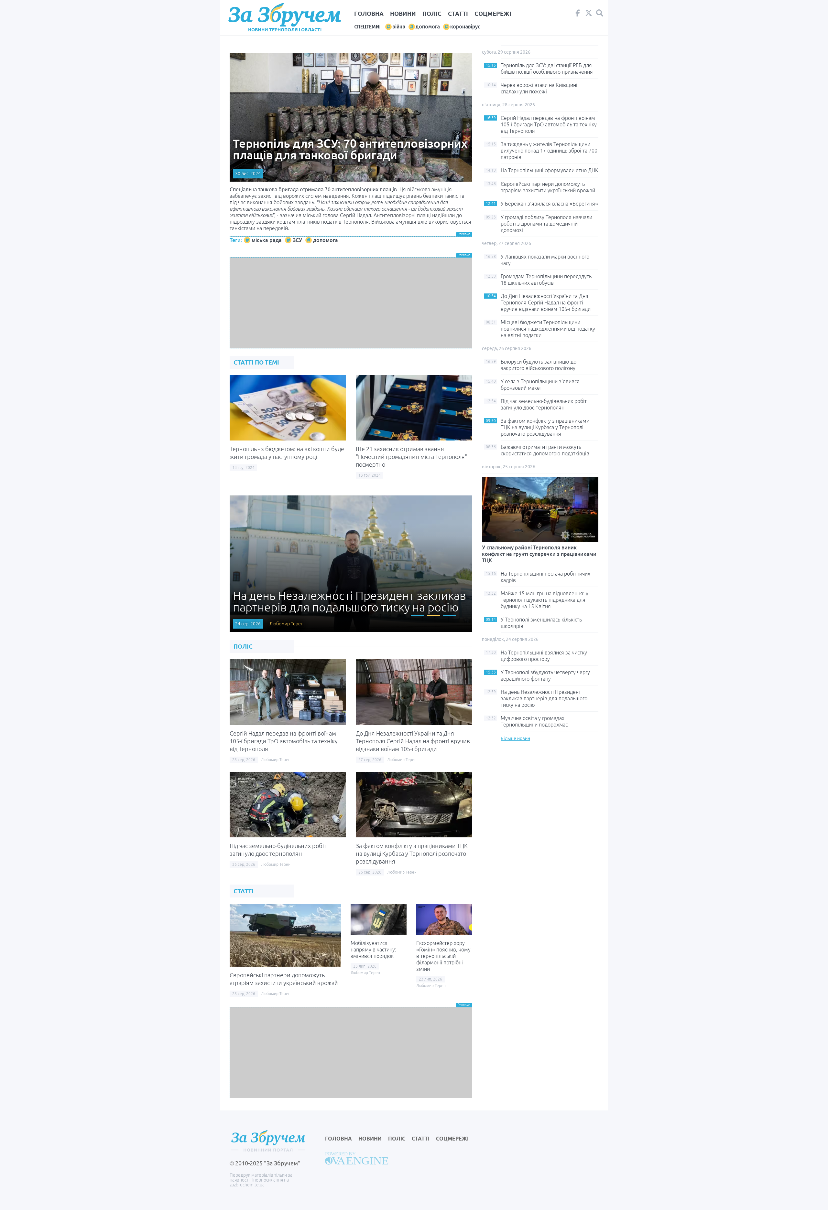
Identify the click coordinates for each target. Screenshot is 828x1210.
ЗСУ (297, 240)
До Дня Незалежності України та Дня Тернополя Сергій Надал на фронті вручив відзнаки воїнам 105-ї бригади (413, 741)
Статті (458, 13)
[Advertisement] (351, 303)
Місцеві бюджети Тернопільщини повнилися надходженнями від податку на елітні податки (548, 328)
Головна (369, 13)
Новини (403, 13)
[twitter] (588, 14)
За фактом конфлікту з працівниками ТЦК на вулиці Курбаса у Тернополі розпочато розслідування (412, 854)
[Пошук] (599, 13)
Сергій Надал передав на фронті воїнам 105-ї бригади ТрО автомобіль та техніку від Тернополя (284, 741)
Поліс (431, 13)
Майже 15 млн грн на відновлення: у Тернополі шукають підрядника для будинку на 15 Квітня (544, 599)
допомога (428, 27)
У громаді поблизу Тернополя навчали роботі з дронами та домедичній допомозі (546, 223)
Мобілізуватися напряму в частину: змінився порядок (373, 949)
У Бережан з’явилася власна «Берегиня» (549, 204)
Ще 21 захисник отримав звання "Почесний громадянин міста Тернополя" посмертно (411, 457)
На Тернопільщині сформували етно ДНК (549, 170)
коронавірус (465, 27)
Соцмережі (492, 13)
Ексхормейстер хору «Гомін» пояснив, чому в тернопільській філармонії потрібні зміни (443, 956)
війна (398, 27)
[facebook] (577, 14)
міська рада (267, 240)
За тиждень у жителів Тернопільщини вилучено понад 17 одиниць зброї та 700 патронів (549, 150)
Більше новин (515, 738)
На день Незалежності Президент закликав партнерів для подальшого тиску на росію (544, 698)
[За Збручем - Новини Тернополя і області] (284, 15)
